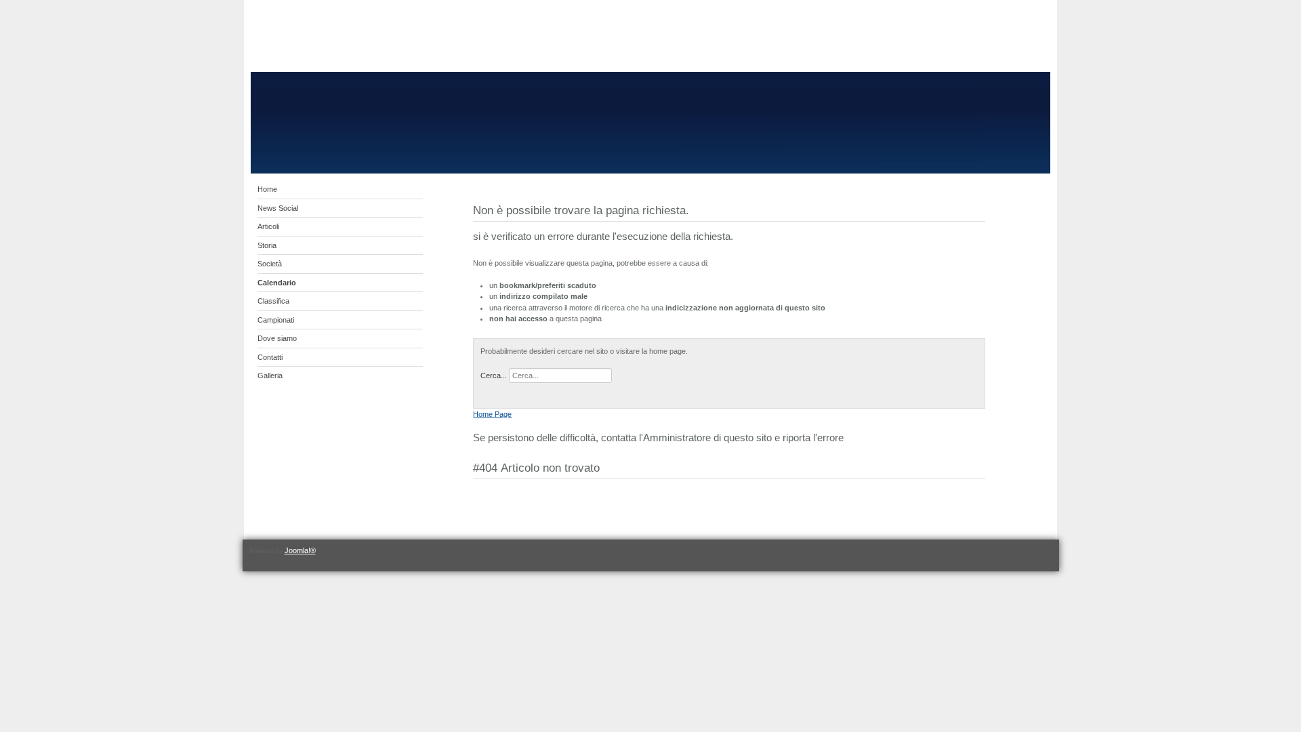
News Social (277, 208)
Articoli (268, 226)
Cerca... (493, 375)
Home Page (492, 414)
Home (267, 189)
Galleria (270, 375)
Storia (266, 245)
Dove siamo (277, 338)
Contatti (270, 357)
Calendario (276, 283)
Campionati (275, 320)
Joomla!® (300, 550)
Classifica (273, 301)
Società (269, 264)
